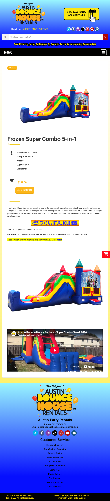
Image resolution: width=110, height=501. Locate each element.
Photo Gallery (55, 474)
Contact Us (55, 470)
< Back (12, 68)
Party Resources (55, 457)
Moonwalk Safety (55, 445)
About (26, 29)
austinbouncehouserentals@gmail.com (58, 427)
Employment (55, 478)
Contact (43, 29)
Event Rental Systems (77, 498)
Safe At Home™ (55, 486)
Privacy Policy (55, 453)
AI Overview (55, 461)
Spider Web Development (78, 496)
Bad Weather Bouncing (55, 449)
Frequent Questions (55, 465)
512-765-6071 (59, 424)
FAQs (34, 29)
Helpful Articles (55, 482)
